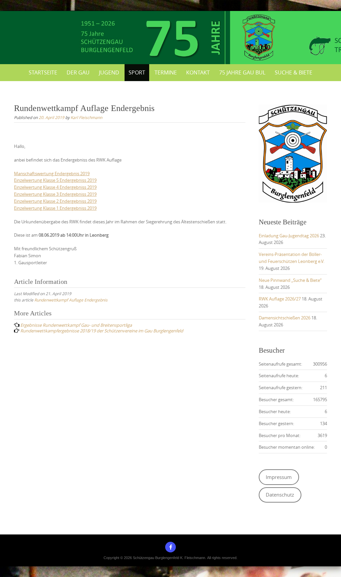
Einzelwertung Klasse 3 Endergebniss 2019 (55, 194)
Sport (137, 72)
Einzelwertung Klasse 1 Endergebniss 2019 (55, 208)
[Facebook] (170, 547)
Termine (166, 72)
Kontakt (198, 72)
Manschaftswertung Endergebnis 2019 (52, 173)
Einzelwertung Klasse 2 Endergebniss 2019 (55, 201)
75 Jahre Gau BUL (242, 72)
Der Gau (78, 72)
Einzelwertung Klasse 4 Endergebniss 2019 (55, 187)
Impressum (279, 477)
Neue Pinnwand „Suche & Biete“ (290, 280)
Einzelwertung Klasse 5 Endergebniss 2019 (55, 180)
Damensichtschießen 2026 (284, 318)
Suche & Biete (293, 72)
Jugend (109, 72)
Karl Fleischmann (86, 117)
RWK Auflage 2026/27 (280, 299)
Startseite (43, 72)
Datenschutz (280, 495)
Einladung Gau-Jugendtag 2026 (289, 236)
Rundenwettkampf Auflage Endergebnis (71, 299)
